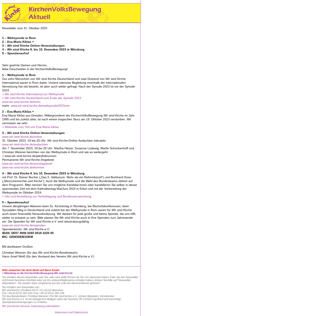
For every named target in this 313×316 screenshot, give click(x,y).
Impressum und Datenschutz (71, 312)
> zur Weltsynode (33, 94)
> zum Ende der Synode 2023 (41, 98)
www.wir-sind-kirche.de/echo (21, 101)
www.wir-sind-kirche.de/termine (23, 167)
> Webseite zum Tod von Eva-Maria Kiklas (30, 127)
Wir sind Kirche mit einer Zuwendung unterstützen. (31, 306)
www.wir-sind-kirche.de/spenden (24, 225)
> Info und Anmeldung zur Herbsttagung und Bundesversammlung (46, 196)
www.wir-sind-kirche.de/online (22, 136)
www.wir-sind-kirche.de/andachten (25, 144)
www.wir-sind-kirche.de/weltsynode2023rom (40, 105)
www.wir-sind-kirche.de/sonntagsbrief (27, 163)
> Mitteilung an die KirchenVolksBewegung (37, 273)
